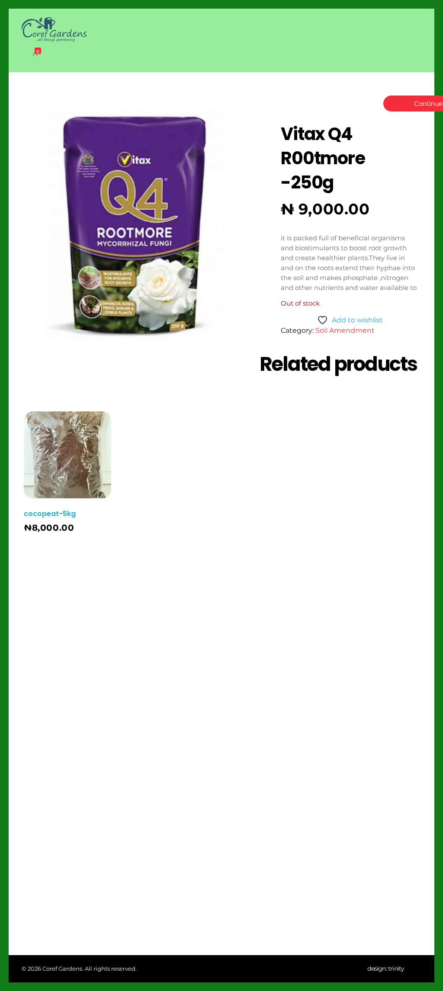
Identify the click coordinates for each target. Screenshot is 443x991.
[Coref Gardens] (54, 29)
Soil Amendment (345, 330)
